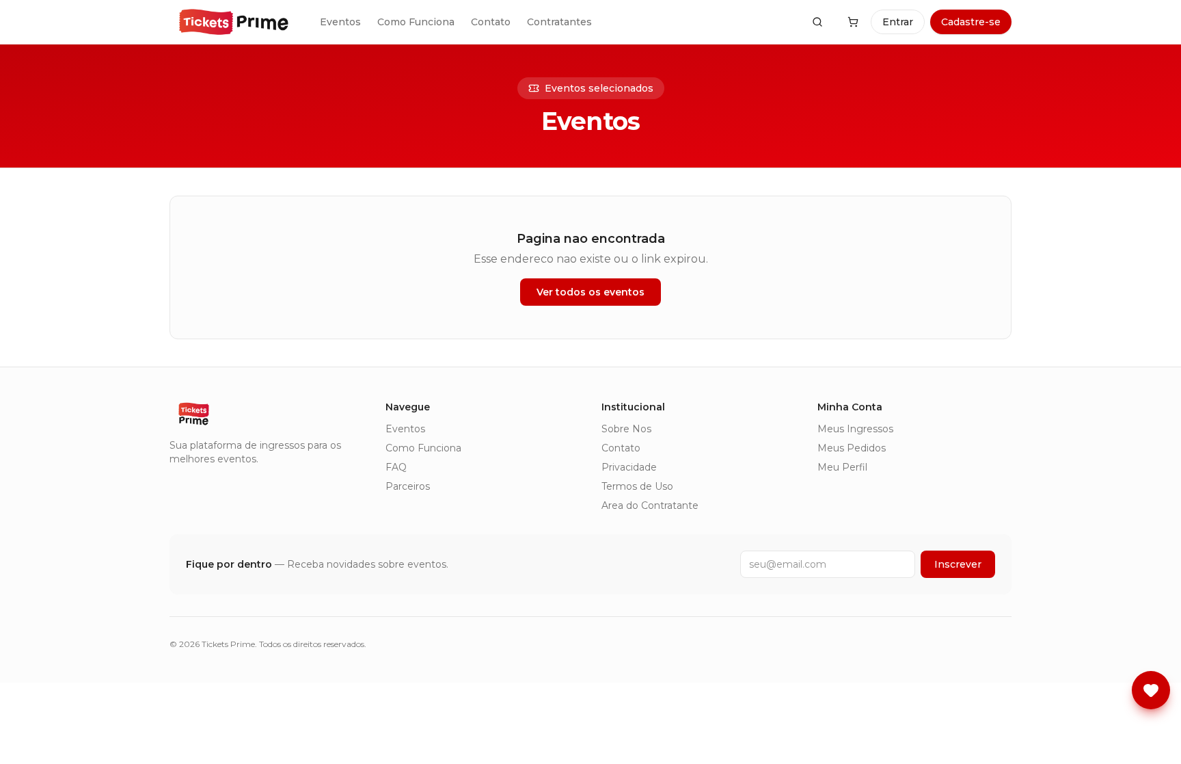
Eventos (340, 22)
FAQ (396, 467)
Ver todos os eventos (590, 292)
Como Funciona (415, 22)
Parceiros (407, 486)
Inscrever (957, 564)
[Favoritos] (1151, 690)
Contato (491, 22)
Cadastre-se (971, 22)
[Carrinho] (853, 22)
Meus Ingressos (855, 429)
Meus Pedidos (851, 448)
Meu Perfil (842, 467)
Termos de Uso (637, 486)
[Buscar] (817, 22)
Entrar (897, 22)
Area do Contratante (649, 505)
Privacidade (629, 467)
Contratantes (559, 22)
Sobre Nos (626, 429)
